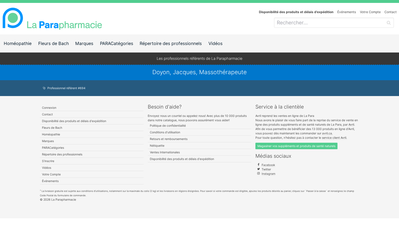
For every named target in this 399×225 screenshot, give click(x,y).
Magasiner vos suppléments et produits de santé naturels (296, 146)
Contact (390, 12)
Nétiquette (157, 145)
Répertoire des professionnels (171, 43)
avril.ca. (327, 133)
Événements (346, 12)
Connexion (49, 107)
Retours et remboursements (168, 139)
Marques (84, 43)
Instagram (268, 173)
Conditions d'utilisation (165, 132)
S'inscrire (48, 161)
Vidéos (215, 43)
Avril (351, 124)
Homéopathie (18, 43)
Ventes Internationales (165, 152)
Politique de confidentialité (168, 125)
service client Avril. (334, 137)
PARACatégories (116, 43)
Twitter (266, 169)
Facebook (268, 165)
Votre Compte (370, 12)
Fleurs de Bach (53, 43)
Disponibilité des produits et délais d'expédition (74, 121)
